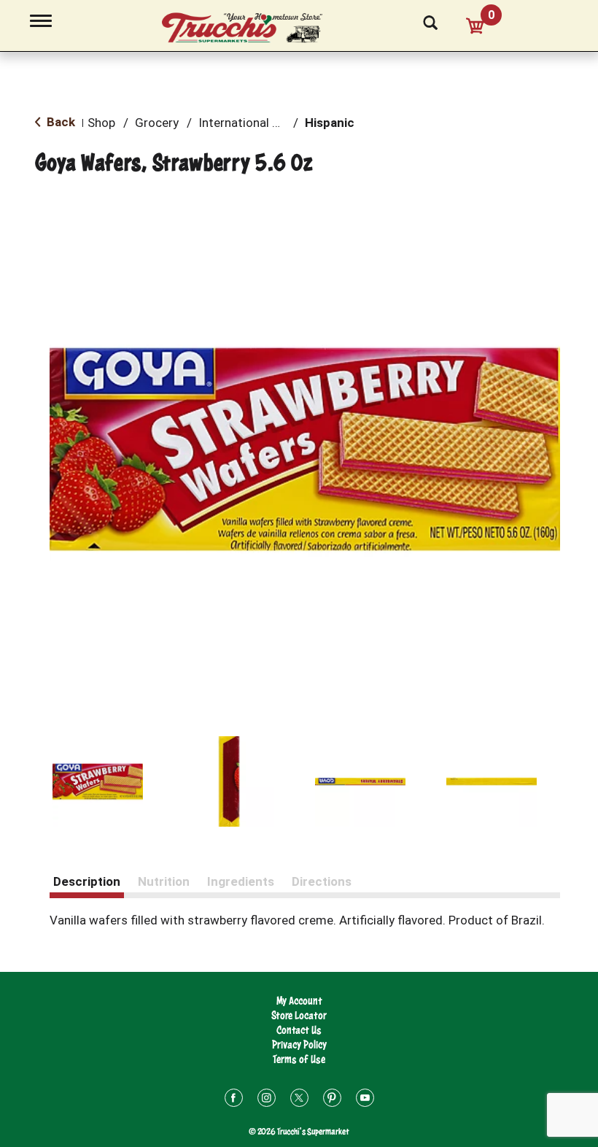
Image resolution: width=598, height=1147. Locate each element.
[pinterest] (332, 1100)
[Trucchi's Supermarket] (250, 28)
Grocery (157, 122)
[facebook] (234, 1100)
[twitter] (299, 1100)
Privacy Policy (299, 1044)
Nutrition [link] (164, 881)
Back (59, 122)
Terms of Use (299, 1059)
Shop (101, 122)
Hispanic (329, 122)
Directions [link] (322, 881)
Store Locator (299, 1015)
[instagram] (266, 1100)
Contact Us (299, 1030)
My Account (299, 1000)
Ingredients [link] (240, 881)
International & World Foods (276, 122)
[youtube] (365, 1100)
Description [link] (86, 881)
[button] (98, 781)
